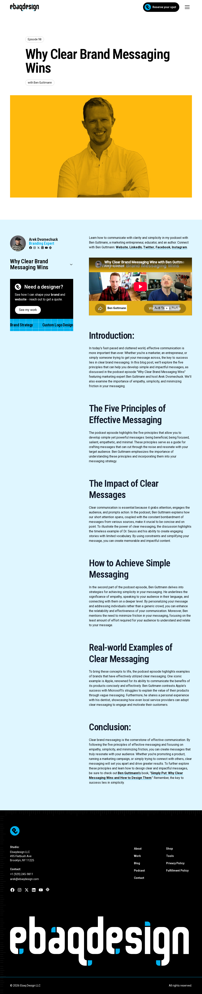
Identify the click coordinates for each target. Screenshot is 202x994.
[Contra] (50, 247)
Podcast (139, 870)
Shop (169, 848)
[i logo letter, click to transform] (149, 941)
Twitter (148, 247)
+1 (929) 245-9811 (21, 874)
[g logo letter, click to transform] (163, 941)
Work (137, 856)
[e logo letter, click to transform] (19, 941)
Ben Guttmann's (129, 773)
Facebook (163, 247)
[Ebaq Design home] (19, 287)
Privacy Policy (175, 863)
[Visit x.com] (26, 890)
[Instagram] (34, 247)
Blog (137, 863)
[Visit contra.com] (48, 889)
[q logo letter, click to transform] (77, 941)
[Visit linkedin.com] (33, 890)
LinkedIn (135, 247)
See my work (28, 310)
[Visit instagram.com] (19, 890)
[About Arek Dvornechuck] (18, 243)
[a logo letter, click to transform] (58, 941)
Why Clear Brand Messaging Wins (29, 264)
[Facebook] (30, 247)
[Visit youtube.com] (40, 890)
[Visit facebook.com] (12, 890)
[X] (38, 247)
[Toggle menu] (187, 7)
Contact (139, 877)
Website (122, 247)
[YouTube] (46, 247)
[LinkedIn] (42, 247)
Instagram (179, 247)
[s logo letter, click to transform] (135, 941)
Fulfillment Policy (177, 870)
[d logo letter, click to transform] (97, 941)
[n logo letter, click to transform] (182, 941)
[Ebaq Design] (101, 831)
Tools (170, 856)
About (138, 848)
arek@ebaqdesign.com (24, 879)
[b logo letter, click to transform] (39, 941)
